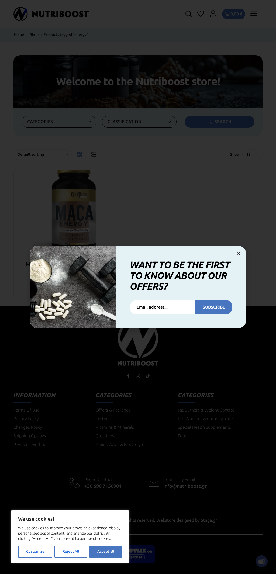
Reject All (71, 551)
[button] (238, 253)
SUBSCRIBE (214, 307)
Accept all (105, 551)
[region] (70, 536)
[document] (138, 287)
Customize (35, 551)
